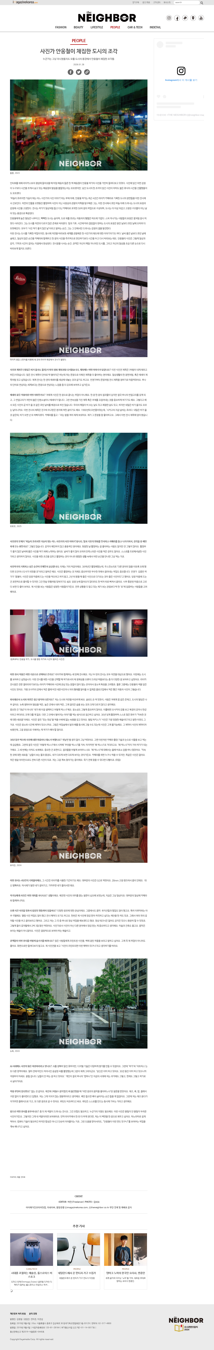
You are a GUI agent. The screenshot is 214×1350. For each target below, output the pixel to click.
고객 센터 (156, 3)
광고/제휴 (146, 3)
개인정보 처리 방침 (18, 1314)
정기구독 (135, 3)
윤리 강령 (33, 1314)
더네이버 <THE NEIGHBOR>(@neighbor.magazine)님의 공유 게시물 (181, 115)
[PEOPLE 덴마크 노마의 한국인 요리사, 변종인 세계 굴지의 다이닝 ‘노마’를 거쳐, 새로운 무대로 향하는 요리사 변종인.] (125, 1249)
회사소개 (167, 3)
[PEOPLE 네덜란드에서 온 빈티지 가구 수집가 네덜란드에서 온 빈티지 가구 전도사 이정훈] (78, 1249)
